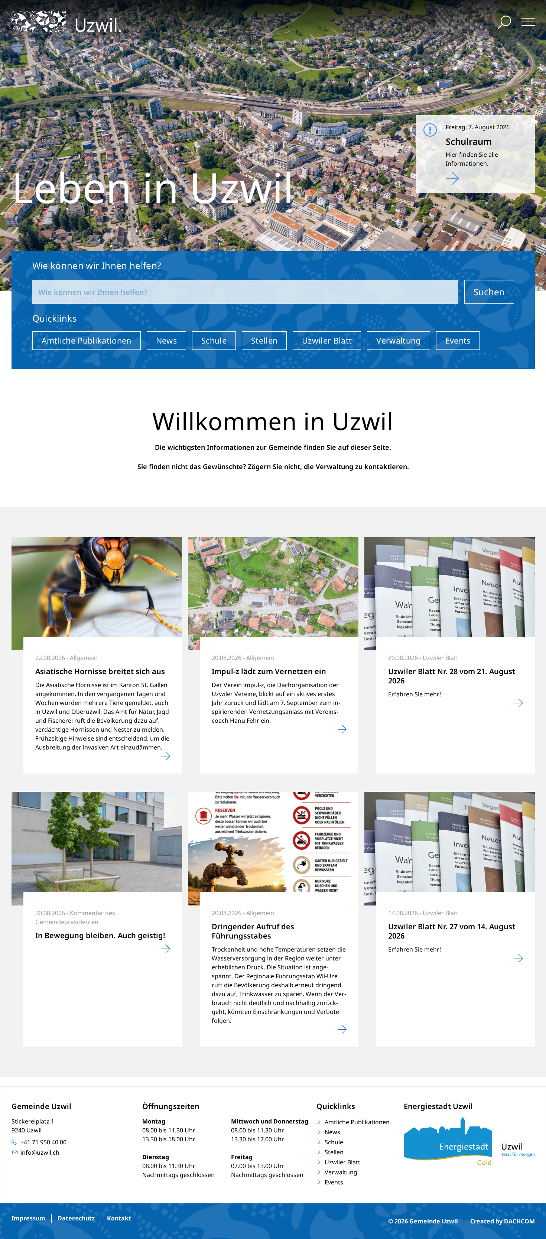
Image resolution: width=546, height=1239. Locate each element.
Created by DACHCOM (502, 1221)
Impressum (28, 1218)
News (166, 340)
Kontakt (119, 1218)
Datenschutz (76, 1218)
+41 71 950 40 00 (43, 1142)
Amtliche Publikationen (86, 340)
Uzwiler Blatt (327, 340)
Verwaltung (398, 340)
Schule (214, 340)
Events (458, 340)
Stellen (264, 340)
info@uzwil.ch (39, 1152)
